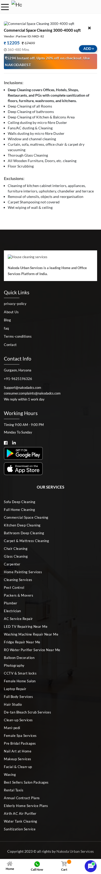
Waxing (10, 774)
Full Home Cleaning (19, 510)
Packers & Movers (18, 595)
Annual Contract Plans (22, 798)
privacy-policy (15, 304)
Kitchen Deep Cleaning (22, 525)
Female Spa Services (20, 735)
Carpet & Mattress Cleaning (26, 541)
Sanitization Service (19, 829)
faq (6, 328)
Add (88, 48)
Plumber (10, 603)
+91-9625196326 (18, 379)
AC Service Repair (18, 619)
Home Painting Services (23, 572)
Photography (14, 665)
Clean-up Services (18, 720)
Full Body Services (18, 697)
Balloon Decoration (19, 658)
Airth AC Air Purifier (20, 813)
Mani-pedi (12, 728)
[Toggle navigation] (5, 7)
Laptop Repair (15, 689)
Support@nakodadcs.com (22, 387)
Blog (7, 320)
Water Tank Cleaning (20, 821)
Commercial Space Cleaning (26, 517)
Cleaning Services (18, 580)
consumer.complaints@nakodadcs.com (32, 393)
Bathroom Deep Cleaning (24, 533)
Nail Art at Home (17, 751)
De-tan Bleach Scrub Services (27, 712)
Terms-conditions (18, 336)
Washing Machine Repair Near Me (31, 634)
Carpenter (12, 564)
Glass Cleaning (16, 556)
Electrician (12, 611)
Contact (10, 345)
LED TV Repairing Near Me (25, 626)
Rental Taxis (13, 790)
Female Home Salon (20, 681)
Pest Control (14, 587)
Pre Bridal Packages (20, 743)
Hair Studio (13, 704)
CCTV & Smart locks (20, 673)
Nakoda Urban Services (75, 851)
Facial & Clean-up (18, 767)
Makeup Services (17, 759)
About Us (11, 312)
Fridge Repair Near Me (22, 642)
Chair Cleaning (15, 548)
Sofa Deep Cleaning (19, 502)
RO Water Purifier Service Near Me (32, 650)
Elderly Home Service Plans (26, 806)
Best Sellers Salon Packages (26, 782)
